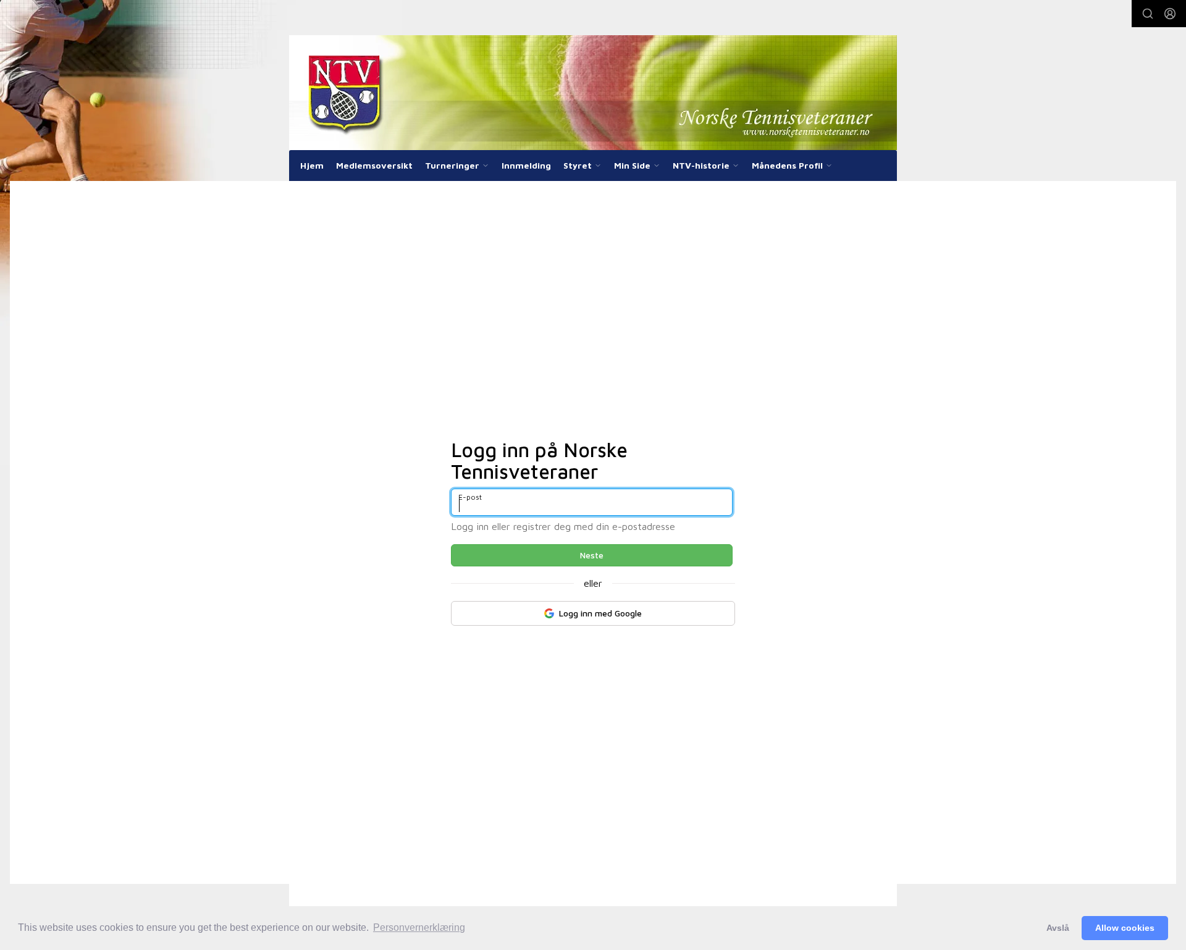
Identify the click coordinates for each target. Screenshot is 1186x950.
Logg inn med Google (600, 613)
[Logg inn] (1170, 13)
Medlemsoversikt (374, 165)
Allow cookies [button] (1124, 928)
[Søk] (1148, 13)
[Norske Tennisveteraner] (593, 92)
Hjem (312, 165)
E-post (470, 497)
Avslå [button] (1057, 928)
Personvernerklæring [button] (419, 927)
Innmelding (526, 165)
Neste (592, 555)
